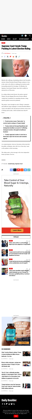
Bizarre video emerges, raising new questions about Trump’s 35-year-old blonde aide (11, 364)
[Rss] (14, 404)
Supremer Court (19, 163)
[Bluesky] (11, 404)
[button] (22, 35)
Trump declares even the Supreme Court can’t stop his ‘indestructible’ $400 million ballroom (11, 386)
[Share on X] (7, 56)
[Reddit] (9, 404)
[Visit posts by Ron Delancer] (2, 53)
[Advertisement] (16, 17)
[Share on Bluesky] (25, 170)
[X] (4, 404)
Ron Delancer (8, 53)
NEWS (3, 42)
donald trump (11, 163)
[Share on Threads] (16, 56)
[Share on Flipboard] (10, 56)
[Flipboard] (7, 404)
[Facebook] (2, 404)
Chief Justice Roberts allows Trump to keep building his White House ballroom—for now (11, 354)
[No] (30, 414)
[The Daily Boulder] (4, 35)
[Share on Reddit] (13, 56)
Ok (16, 416)
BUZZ (11, 259)
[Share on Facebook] (4, 56)
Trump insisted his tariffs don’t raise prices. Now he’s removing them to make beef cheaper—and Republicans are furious (19, 253)
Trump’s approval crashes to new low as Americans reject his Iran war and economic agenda (15, 136)
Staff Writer (5, 358)
